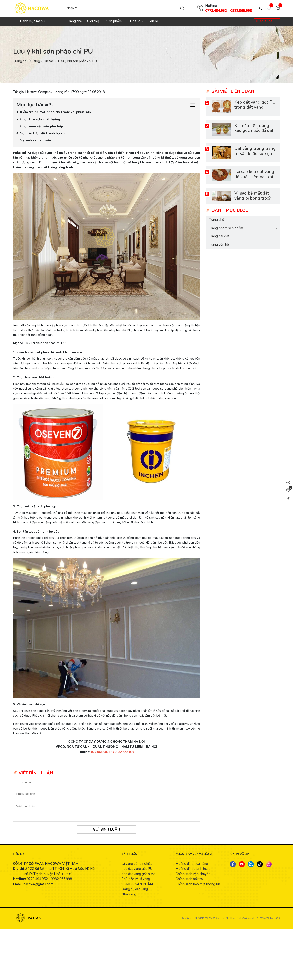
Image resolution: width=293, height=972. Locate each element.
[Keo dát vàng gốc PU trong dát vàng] (221, 106)
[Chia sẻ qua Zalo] (251, 864)
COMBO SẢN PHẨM (137, 884)
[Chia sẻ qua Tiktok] (260, 864)
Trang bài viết (219, 236)
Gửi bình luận (106, 829)
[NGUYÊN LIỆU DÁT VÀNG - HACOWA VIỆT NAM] (37, 8)
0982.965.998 (61, 879)
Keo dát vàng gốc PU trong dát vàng (255, 104)
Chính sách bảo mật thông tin (198, 884)
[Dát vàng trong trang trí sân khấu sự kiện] (221, 152)
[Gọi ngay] (200, 8)
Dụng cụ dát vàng (134, 889)
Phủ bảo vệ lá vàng (135, 879)
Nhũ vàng (128, 894)
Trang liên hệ (219, 244)
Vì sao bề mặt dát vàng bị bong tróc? (252, 195)
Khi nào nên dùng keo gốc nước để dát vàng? (253, 131)
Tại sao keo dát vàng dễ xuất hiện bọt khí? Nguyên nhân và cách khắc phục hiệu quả (255, 179)
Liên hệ (153, 21)
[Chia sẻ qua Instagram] (269, 864)
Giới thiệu (94, 21)
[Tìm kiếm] (182, 7)
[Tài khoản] (260, 8)
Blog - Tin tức (43, 61)
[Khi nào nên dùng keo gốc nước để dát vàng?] (221, 129)
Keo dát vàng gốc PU (136, 868)
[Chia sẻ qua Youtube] (242, 864)
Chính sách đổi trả (189, 879)
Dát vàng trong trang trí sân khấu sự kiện (255, 151)
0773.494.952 (37, 879)
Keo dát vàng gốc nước (138, 874)
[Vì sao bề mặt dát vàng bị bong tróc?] (221, 196)
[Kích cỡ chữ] (288, 498)
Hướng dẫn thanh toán (193, 868)
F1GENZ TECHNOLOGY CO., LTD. (239, 918)
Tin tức (136, 21)
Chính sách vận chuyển (193, 874)
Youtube (266, 21)
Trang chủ (74, 21)
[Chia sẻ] (288, 482)
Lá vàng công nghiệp (137, 863)
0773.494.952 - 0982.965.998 (228, 10)
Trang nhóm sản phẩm (243, 228)
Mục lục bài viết (34, 104)
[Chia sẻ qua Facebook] (233, 864)
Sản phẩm (115, 21)
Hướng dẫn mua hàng (192, 863)
